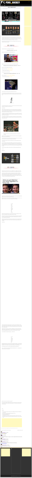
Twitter (4, 5)
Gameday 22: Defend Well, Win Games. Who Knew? (6, 430)
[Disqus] (12, 439)
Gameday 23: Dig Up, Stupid (20, 430)
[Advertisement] (12, 422)
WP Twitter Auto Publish (13, 477)
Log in (1, 5)
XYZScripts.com (19, 477)
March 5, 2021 (10, 70)
